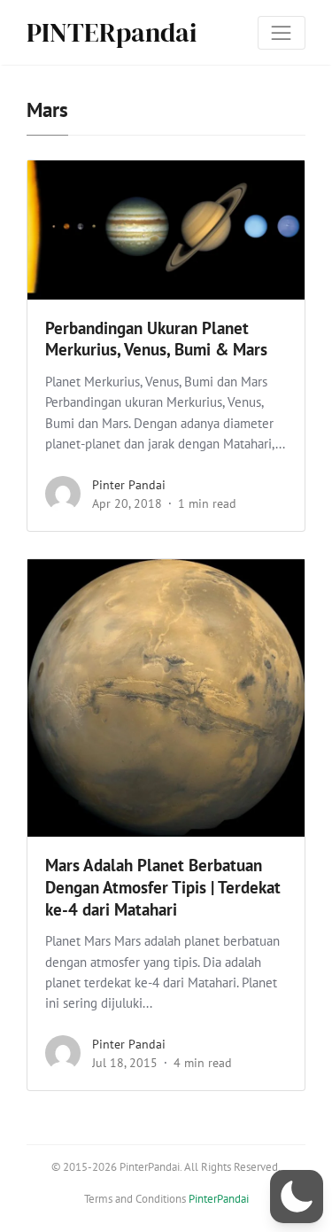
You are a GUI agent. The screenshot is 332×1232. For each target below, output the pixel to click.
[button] (296, 1196)
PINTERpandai (112, 32)
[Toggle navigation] (281, 33)
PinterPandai (219, 1198)
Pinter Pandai (129, 485)
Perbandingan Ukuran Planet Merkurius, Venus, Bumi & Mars (156, 339)
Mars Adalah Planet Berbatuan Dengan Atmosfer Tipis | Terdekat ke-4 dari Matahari (163, 887)
